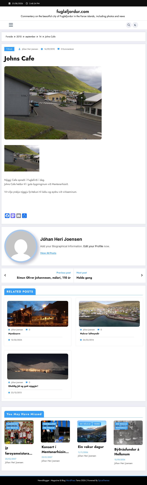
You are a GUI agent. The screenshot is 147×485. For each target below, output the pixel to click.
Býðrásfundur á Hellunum (91, 452)
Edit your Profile (93, 246)
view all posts (48, 253)
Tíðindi (9, 49)
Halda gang (84, 278)
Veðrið (61, 424)
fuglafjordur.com (73, 11)
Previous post (64, 272)
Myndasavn (14, 333)
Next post (82, 272)
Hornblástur (14, 424)
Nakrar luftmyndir (89, 333)
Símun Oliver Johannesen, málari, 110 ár (44, 278)
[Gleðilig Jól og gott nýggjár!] (37, 366)
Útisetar (135, 424)
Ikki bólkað (13, 428)
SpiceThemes (103, 480)
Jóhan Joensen (17, 329)
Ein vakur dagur (56, 446)
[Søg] (129, 25)
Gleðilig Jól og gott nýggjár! (23, 386)
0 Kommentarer (67, 49)
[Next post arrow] (142, 275)
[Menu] (11, 25)
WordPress (71, 480)
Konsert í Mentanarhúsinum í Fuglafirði (19, 449)
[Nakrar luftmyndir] (109, 313)
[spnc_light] (135, 25)
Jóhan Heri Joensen (30, 49)
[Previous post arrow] (5, 275)
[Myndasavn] (37, 313)
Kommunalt (86, 428)
